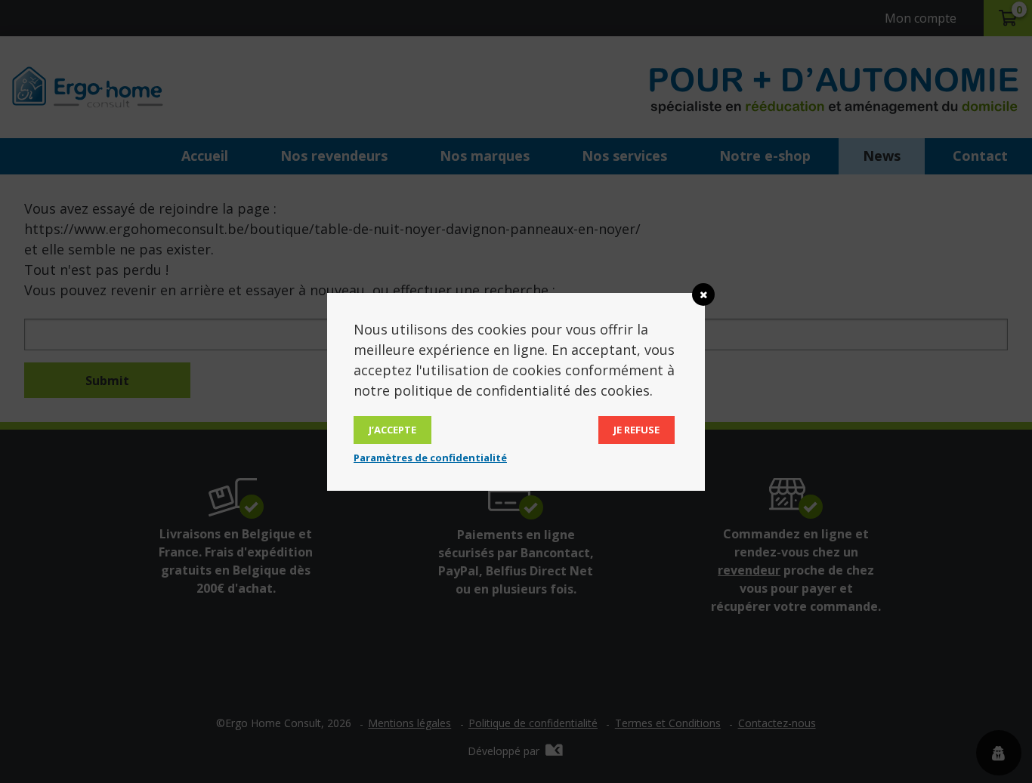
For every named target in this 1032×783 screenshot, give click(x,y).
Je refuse (636, 429)
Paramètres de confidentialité (430, 457)
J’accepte (392, 429)
